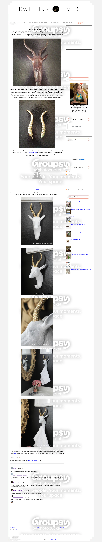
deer (15, 453)
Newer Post (12, 527)
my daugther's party (32, 152)
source (37, 189)
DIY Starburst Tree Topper (76, 232)
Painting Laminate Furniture (77, 201)
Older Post (61, 527)
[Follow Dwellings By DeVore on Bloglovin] (78, 160)
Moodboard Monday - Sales (77, 262)
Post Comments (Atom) (21, 529)
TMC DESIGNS (54, 539)
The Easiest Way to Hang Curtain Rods (79, 254)
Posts (68, 171)
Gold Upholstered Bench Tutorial (78, 224)
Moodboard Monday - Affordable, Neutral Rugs (81, 269)
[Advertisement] (51, 17)
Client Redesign (74, 247)
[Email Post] (40, 460)
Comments (69, 174)
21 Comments (35, 460)
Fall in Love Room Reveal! (76, 239)
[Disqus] (37, 484)
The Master (73, 216)
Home (37, 527)
